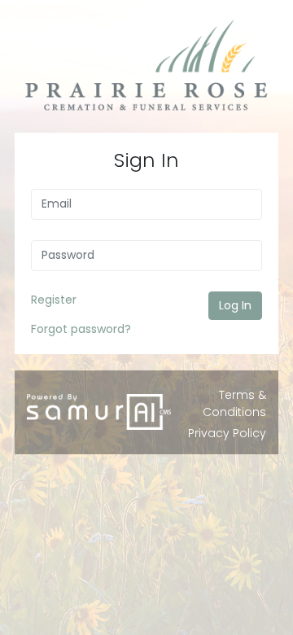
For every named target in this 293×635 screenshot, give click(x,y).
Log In (235, 305)
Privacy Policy (227, 433)
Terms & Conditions (234, 403)
